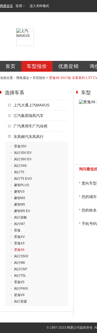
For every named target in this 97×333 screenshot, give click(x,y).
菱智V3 (19, 191)
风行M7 (19, 224)
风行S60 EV (23, 159)
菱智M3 (19, 198)
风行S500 (21, 256)
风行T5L (20, 276)
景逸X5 (19, 282)
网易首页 (6, 6)
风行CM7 (20, 269)
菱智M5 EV (22, 211)
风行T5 (19, 172)
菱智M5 (19, 204)
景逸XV (19, 237)
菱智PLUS (21, 185)
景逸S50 (20, 146)
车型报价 (37, 66)
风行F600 (21, 288)
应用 (19, 6)
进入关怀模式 (39, 6)
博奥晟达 (22, 78)
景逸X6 (19, 250)
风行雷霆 (20, 301)
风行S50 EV (23, 153)
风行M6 (19, 263)
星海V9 (19, 295)
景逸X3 (19, 243)
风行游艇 (20, 217)
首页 (10, 66)
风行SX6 (20, 166)
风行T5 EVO (23, 179)
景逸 (17, 230)
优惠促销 (68, 66)
